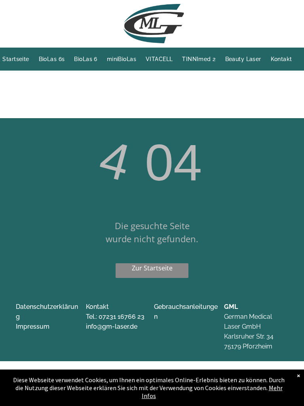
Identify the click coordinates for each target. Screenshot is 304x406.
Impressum (32, 326)
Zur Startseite (152, 268)
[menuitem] (20, 59)
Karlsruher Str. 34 (249, 336)
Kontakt (97, 306)
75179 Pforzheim (248, 346)
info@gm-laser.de (111, 326)
